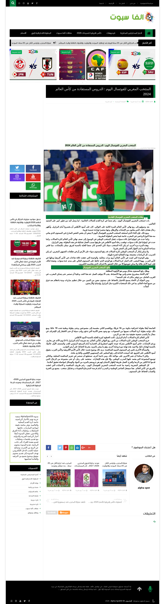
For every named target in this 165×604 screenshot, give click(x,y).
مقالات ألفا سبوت (64, 33)
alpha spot (121, 490)
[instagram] (16, 601)
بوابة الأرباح (34, 483)
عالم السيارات (33, 491)
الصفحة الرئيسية (120, 101)
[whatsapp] (12, 601)
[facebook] (29, 601)
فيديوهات (110, 33)
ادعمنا (101, 3)
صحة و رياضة (33, 487)
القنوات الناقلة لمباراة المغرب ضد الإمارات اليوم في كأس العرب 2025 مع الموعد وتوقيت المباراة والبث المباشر (26, 302)
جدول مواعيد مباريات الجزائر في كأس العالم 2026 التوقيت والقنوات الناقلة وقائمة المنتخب (25, 222)
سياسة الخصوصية (146, 3)
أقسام (23, 33)
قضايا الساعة (33, 496)
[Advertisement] (100, 123)
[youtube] (20, 601)
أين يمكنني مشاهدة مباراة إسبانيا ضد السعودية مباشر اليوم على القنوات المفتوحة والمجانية (132, 72)
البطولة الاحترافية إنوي (41, 33)
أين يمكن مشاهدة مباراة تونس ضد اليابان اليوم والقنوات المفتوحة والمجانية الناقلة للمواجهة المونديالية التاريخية (33, 72)
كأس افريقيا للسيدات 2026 (89, 33)
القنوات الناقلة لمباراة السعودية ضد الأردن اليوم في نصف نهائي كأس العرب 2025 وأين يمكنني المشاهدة (26, 261)
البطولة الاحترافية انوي (30, 479)
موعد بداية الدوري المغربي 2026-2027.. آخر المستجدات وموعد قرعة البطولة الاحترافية (25, 382)
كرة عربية (34, 500)
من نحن (132, 3)
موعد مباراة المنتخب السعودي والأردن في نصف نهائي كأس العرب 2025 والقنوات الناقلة (27, 343)
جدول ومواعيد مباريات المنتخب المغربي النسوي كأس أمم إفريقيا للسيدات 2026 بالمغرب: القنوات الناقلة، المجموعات (82, 72)
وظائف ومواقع (33, 513)
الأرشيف (111, 3)
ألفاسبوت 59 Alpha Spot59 (121, 601)
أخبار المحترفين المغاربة (131, 33)
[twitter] (25, 601)
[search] (13, 3)
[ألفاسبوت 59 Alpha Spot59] (132, 23)
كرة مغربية (34, 504)
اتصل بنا (122, 3)
